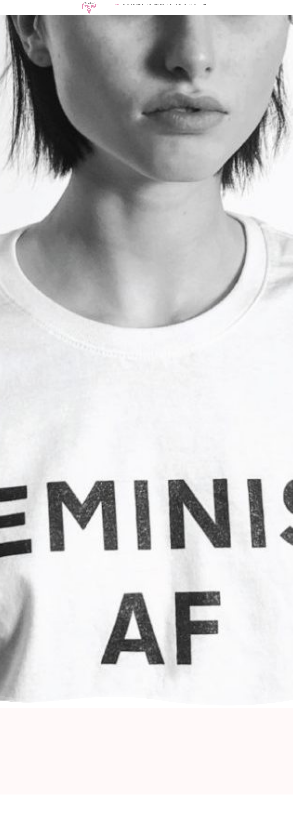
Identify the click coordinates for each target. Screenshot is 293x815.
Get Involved (190, 4)
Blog (169, 4)
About (177, 4)
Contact (204, 4)
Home (118, 4)
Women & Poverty (132, 4)
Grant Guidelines (155, 4)
